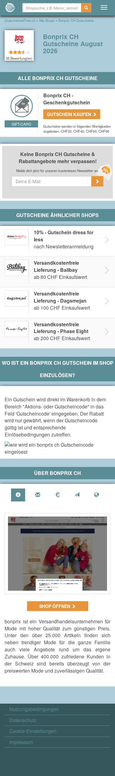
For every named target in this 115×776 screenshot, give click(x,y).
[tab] (18, 495)
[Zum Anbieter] (57, 553)
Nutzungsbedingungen (34, 709)
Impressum (21, 742)
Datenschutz (22, 720)
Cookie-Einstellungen (32, 731)
